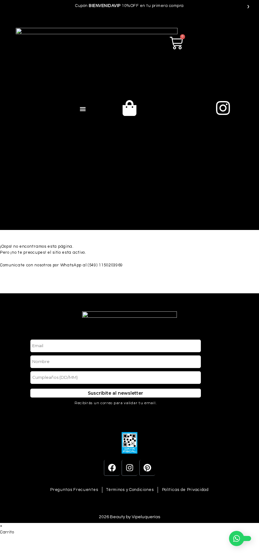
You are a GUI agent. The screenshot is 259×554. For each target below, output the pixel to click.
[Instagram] (129, 468)
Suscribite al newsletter (115, 393)
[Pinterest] (147, 468)
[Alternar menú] (83, 109)
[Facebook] (112, 468)
